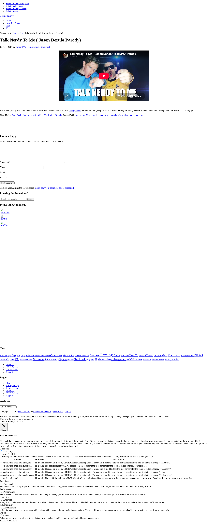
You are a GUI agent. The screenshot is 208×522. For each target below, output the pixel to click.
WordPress (58, 411)
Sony (56, 359)
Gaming (106, 355)
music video (98, 115)
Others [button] (3, 513)
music (34, 115)
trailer (92, 360)
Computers (56, 355)
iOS (146, 355)
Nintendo (4, 359)
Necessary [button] (4, 449)
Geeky (19, 115)
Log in (68, 411)
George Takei (75, 110)
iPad (151, 355)
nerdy (107, 115)
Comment (5, 162)
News (198, 355)
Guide (116, 355)
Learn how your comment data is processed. (54, 188)
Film (87, 355)
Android (3, 355)
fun (77, 115)
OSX (12, 359)
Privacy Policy (12, 385)
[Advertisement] (51, 125)
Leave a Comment (41, 47)
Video (40, 115)
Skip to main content (15, 6)
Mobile (184, 356)
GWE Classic (12, 369)
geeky (82, 115)
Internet (26, 115)
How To (133, 355)
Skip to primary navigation (17, 3)
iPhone (157, 355)
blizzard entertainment (42, 356)
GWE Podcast (12, 367)
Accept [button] (19, 421)
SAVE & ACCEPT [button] (8, 520)
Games (94, 355)
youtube (174, 359)
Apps (23, 355)
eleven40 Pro (24, 411)
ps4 (31, 359)
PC (17, 359)
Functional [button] (4, 481)
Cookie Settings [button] (8, 421)
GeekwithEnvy (7, 16)
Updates (99, 359)
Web (52, 115)
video (135, 115)
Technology (82, 359)
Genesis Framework (42, 411)
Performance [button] (5, 489)
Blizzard (30, 355)
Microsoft (174, 355)
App (9, 356)
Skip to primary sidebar (16, 8)
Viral (46, 115)
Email (2, 172)
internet (141, 356)
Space (63, 359)
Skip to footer (12, 11)
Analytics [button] (4, 497)
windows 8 (147, 359)
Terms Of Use (12, 388)
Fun (13, 115)
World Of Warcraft (158, 360)
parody (114, 115)
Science (38, 359)
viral (141, 115)
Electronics (68, 355)
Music (89, 115)
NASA (190, 355)
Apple (15, 355)
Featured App (80, 356)
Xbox (167, 359)
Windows (136, 359)
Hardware (125, 355)
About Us (10, 364)
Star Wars (70, 360)
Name (2, 167)
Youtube (58, 115)
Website (3, 177)
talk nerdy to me (125, 115)
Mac (164, 355)
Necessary (8, 451)
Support (9, 372)
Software (49, 359)
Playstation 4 (25, 359)
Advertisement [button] (6, 505)
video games (118, 359)
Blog (8, 383)
